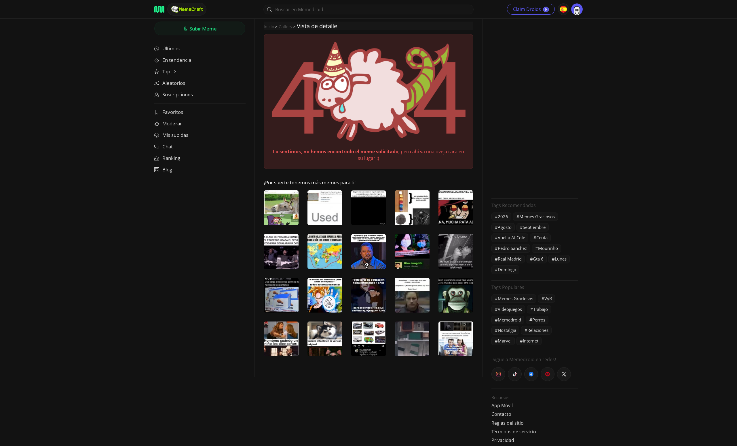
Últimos (171, 48)
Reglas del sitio (507, 423)
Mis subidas (175, 135)
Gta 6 (538, 259)
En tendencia (176, 60)
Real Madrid (510, 259)
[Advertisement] (534, 108)
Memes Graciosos (537, 216)
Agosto (505, 227)
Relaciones (537, 330)
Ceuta (542, 237)
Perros (538, 320)
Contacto (501, 414)
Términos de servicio (513, 431)
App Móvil (502, 405)
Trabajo (540, 309)
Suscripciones (177, 94)
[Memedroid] (159, 9)
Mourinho (548, 248)
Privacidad (502, 440)
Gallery (285, 26)
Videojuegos (510, 309)
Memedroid (509, 320)
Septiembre (534, 227)
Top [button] (166, 71)
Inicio (269, 26)
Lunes (561, 259)
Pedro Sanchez (512, 248)
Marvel (505, 341)
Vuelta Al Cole (511, 237)
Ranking (171, 158)
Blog (167, 169)
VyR (548, 298)
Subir (202, 28)
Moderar (172, 123)
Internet (530, 341)
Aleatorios (173, 83)
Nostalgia (507, 330)
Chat (167, 146)
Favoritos (172, 112)
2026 (503, 216)
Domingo (507, 269)
